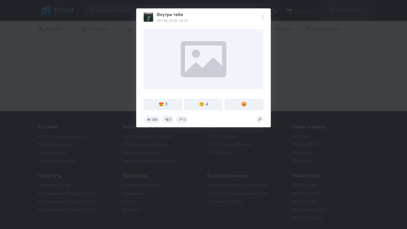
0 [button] (170, 119)
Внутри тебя (170, 15)
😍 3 (163, 104)
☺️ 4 (203, 104)
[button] (259, 119)
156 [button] (154, 119)
